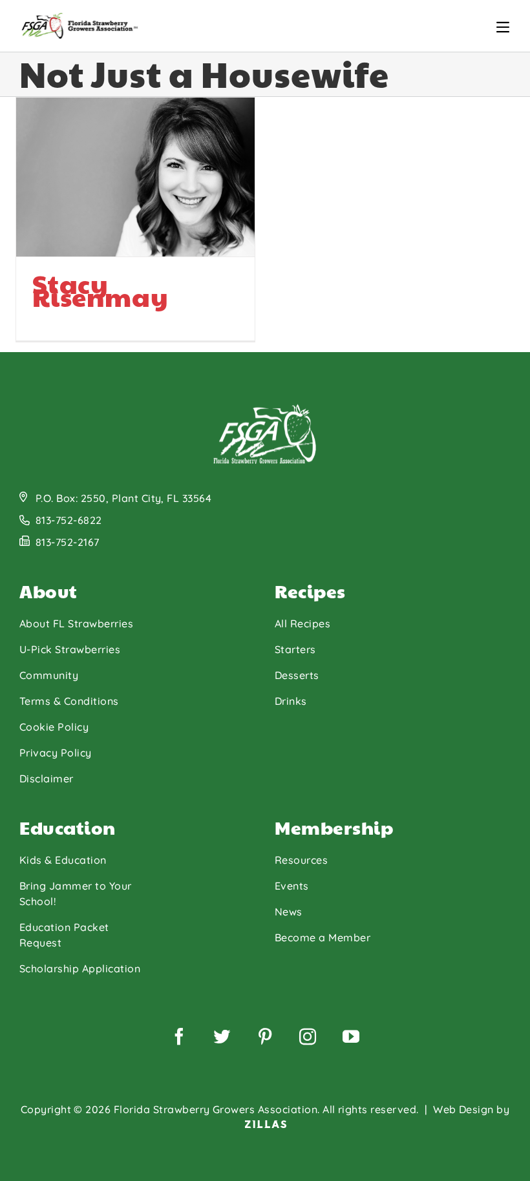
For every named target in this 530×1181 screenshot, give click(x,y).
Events (292, 885)
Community (48, 675)
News (288, 911)
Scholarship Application (79, 968)
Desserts (297, 675)
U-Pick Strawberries (69, 649)
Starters (295, 649)
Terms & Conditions (69, 701)
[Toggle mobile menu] (503, 27)
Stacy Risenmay (100, 289)
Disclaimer (46, 778)
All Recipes (302, 623)
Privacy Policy (55, 752)
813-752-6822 (69, 520)
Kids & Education (63, 859)
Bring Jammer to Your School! (75, 893)
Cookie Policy (54, 726)
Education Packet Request (64, 935)
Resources (301, 859)
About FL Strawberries (76, 623)
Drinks (291, 701)
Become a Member (322, 937)
